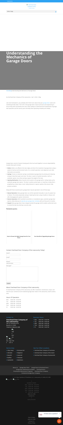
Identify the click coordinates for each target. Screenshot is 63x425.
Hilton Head (10, 350)
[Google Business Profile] (13, 336)
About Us (15, 367)
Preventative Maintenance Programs (23, 371)
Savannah (19, 355)
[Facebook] (7, 340)
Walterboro (20, 360)
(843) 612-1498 (46, 377)
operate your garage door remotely (30, 201)
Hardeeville (10, 360)
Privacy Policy (31, 423)
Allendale (9, 353)
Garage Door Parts (24, 367)
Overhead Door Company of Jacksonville (44, 355)
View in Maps (31, 417)
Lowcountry (10, 1)
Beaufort (9, 355)
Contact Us (31, 396)
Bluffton (9, 357)
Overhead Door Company (41, 371)
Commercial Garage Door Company (30, 373)
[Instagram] (10, 341)
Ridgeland (19, 353)
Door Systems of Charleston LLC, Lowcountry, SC (30, 377)
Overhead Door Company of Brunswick (44, 353)
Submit (8, 283)
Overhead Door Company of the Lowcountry (19, 97)
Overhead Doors (41, 369)
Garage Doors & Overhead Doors (39, 367)
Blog (40, 97)
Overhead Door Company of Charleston (44, 350)
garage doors (46, 103)
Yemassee (19, 357)
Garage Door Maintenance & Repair (25, 369)
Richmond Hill (20, 350)
